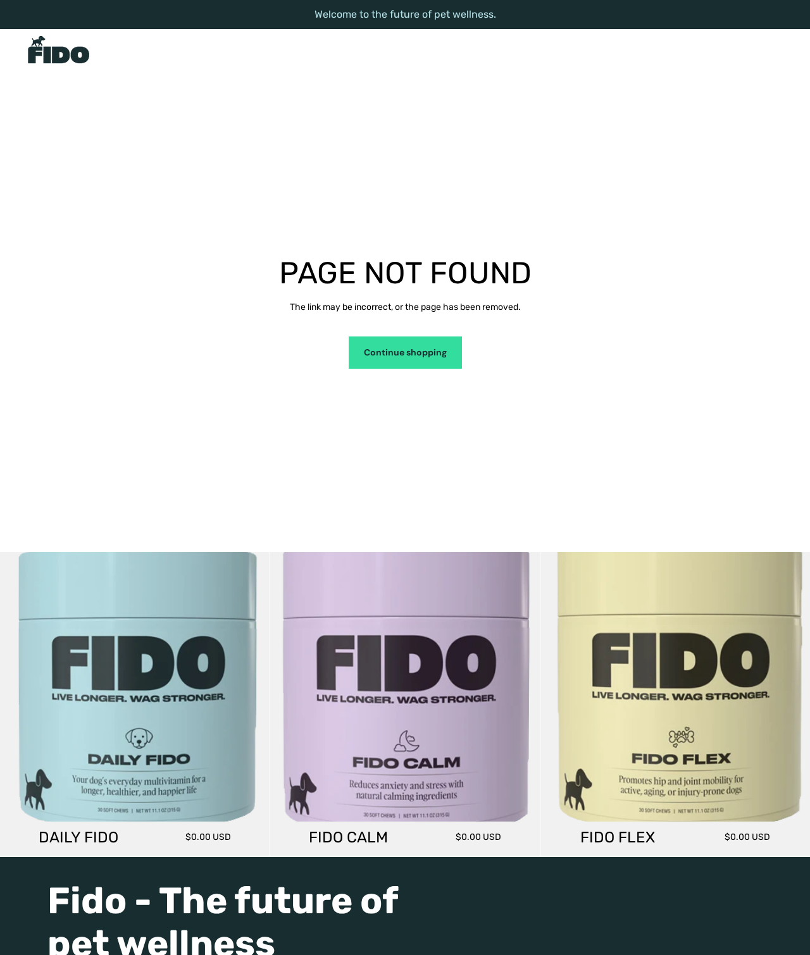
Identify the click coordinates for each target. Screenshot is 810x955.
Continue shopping (405, 352)
